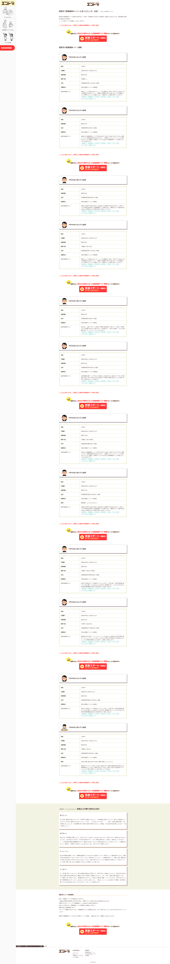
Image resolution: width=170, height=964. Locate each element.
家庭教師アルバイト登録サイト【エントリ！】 (27, 946)
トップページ (75, 952)
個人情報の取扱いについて (90, 953)
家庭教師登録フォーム (89, 952)
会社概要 (87, 955)
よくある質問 (75, 957)
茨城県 (40, 946)
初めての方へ (75, 953)
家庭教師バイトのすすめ (78, 955)
